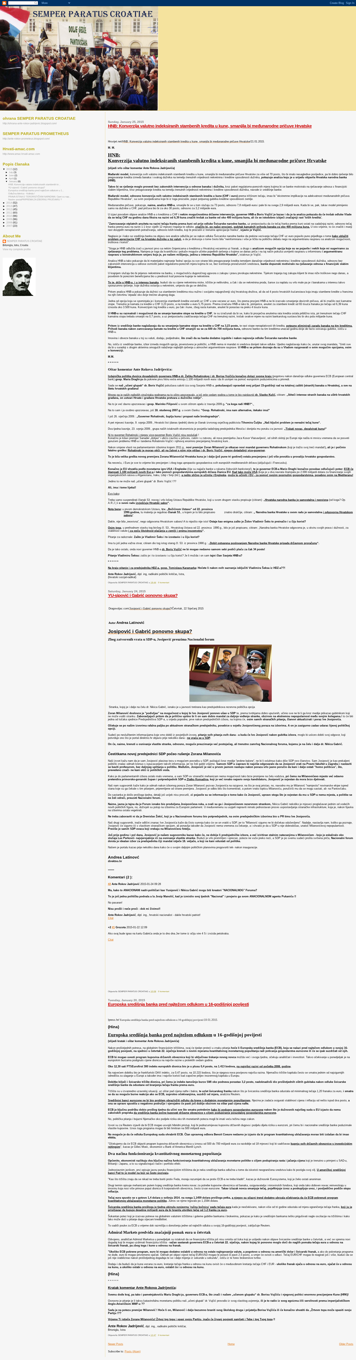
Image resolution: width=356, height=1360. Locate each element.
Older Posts (346, 1344)
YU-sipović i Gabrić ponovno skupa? (143, 595)
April (11, 178)
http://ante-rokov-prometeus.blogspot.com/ (26, 138)
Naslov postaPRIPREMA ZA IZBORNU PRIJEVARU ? (35, 199)
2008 (9, 222)
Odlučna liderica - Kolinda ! (21, 193)
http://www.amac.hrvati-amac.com (21, 154)
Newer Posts (115, 1344)
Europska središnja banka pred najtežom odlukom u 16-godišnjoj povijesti (178, 1004)
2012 (9, 209)
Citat (111, 939)
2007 (9, 225)
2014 (9, 202)
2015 (9, 169)
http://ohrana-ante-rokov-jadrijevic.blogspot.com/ (30, 123)
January (13, 181)
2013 (9, 206)
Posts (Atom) (133, 1351)
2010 (9, 216)
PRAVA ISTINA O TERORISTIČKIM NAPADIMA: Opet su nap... (39, 196)
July (11, 172)
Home (231, 1344)
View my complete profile (17, 249)
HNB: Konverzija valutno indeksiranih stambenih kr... (34, 184)
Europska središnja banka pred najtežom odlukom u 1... (36, 190)
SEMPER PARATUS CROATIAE (24, 241)
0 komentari (163, 582)
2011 (9, 212)
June (11, 175)
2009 (9, 219)
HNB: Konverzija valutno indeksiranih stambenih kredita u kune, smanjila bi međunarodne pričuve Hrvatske (210, 125)
